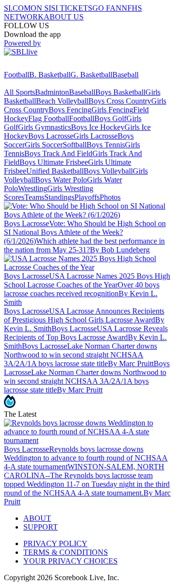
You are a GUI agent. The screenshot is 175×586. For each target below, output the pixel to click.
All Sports (19, 92)
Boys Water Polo (61, 180)
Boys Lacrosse (50, 136)
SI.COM (17, 8)
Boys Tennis (106, 145)
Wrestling (32, 188)
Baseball (125, 75)
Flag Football (48, 118)
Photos (110, 197)
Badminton (52, 92)
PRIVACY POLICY (55, 543)
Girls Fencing (112, 110)
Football (16, 75)
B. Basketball (49, 75)
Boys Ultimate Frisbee (53, 162)
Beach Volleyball (62, 101)
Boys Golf (110, 118)
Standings (59, 197)
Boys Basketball (120, 92)
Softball (75, 145)
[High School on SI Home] (41, 66)
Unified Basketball (55, 171)
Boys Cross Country (119, 101)
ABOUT (37, 518)
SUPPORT (40, 527)
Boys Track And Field (58, 153)
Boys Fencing (70, 110)
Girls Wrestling (70, 188)
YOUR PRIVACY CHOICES (70, 561)
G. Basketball (91, 75)
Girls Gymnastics (44, 127)
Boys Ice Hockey (97, 127)
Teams (34, 197)
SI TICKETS (71, 8)
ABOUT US (64, 17)
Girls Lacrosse (95, 136)
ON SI (41, 8)
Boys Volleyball (108, 171)
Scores (14, 197)
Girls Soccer (44, 145)
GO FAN (107, 8)
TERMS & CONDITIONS (65, 552)
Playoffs (87, 197)
